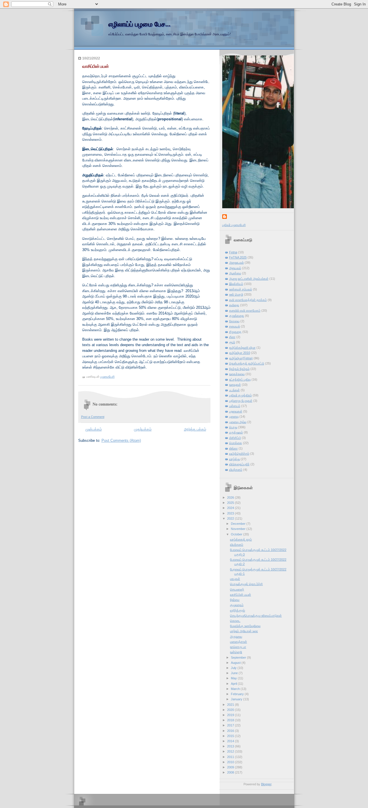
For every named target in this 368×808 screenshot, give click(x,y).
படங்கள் (234, 390)
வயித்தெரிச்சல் (239, 453)
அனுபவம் (235, 268)
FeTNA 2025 (238, 257)
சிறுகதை (235, 331)
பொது (233, 427)
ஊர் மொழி (236, 294)
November (238, 529)
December (238, 523)
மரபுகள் (235, 579)
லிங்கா (233, 448)
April (234, 683)
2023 (231, 513)
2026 (231, 497)
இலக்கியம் (236, 284)
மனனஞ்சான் (238, 641)
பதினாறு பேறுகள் (240, 400)
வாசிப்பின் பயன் (240, 594)
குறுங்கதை (236, 315)
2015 (231, 736)
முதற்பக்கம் (143, 429)
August (236, 662)
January (237, 699)
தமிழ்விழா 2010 (239, 352)
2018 (231, 720)
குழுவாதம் (237, 605)
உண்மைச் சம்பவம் (240, 289)
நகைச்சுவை (237, 374)
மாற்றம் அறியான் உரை (244, 631)
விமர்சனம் (235, 469)
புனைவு (234, 416)
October (237, 534)
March (236, 689)
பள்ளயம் (234, 406)
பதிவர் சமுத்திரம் (240, 395)
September (239, 657)
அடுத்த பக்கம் (195, 429)
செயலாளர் (237, 589)
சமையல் (234, 326)
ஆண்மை (235, 273)
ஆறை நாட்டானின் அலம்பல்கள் (249, 278)
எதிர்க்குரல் (237, 610)
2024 (231, 508)
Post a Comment (92, 417)
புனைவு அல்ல (237, 422)
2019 (231, 715)
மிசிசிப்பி (235, 437)
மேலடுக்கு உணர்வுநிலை (245, 626)
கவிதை (234, 305)
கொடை (235, 620)
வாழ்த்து (234, 459)
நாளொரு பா (238, 647)
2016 (231, 730)
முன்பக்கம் (93, 429)
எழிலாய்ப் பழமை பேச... (139, 24)
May (234, 678)
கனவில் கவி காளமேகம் (244, 310)
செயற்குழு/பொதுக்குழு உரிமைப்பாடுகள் (256, 615)
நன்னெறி (236, 652)
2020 (231, 709)
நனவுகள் (235, 384)
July (234, 668)
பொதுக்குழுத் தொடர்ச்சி (246, 584)
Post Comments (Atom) (121, 440)
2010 (231, 762)
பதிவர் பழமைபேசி (234, 225)
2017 (231, 725)
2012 (231, 751)
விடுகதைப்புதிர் (239, 464)
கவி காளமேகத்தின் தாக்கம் (248, 300)
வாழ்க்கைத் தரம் (241, 539)
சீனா (232, 337)
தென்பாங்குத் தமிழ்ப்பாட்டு (246, 363)
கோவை (234, 321)
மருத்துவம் (236, 432)
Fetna (233, 252)
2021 (231, 704)
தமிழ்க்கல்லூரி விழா (242, 347)
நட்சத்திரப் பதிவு (240, 379)
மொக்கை (235, 443)
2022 (231, 518)
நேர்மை (234, 599)
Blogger (266, 784)
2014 (231, 741)
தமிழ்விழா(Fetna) (241, 358)
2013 (231, 746)
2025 (231, 502)
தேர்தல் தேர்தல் (239, 369)
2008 (231, 772)
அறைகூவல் (236, 262)
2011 (231, 757)
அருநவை (236, 636)
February (238, 694)
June (235, 673)
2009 (231, 767)
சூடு (232, 342)
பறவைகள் (235, 411)
